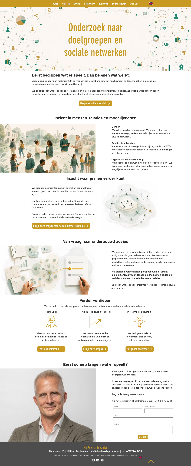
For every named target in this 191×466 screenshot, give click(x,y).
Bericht (116, 424)
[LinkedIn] (97, 460)
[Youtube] (93, 460)
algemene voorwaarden (128, 455)
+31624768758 (134, 451)
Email (116, 415)
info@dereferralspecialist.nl (104, 451)
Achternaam (150, 406)
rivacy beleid (89, 455)
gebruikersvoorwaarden (107, 455)
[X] (102, 460)
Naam (115, 406)
